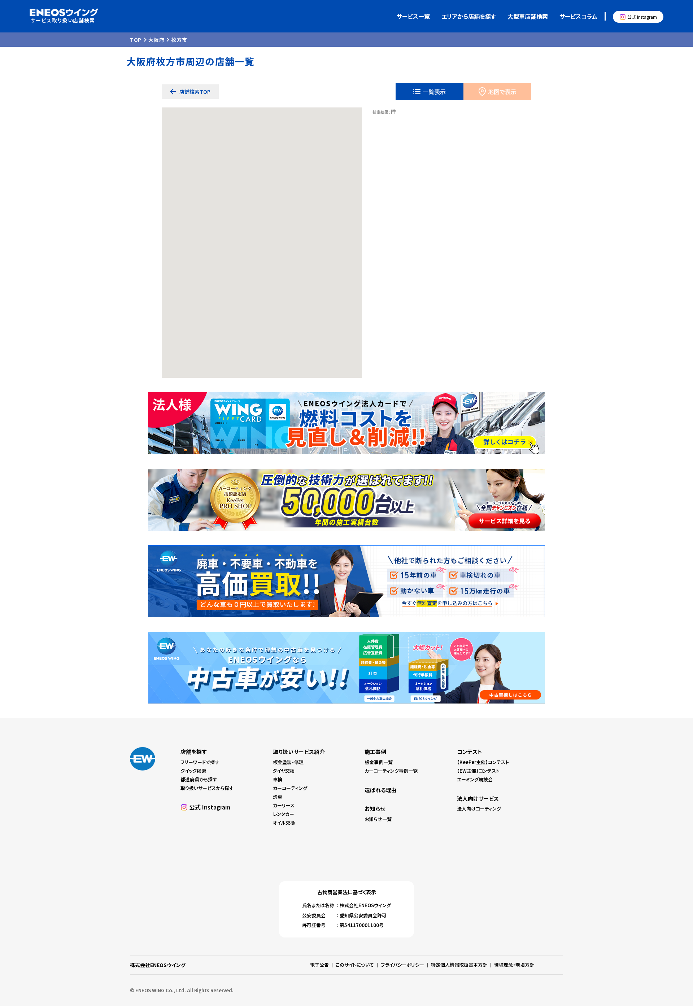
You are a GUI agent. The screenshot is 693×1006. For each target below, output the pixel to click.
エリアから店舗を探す (468, 16)
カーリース (284, 805)
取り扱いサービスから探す (207, 788)
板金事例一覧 (379, 762)
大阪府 (156, 39)
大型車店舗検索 (527, 16)
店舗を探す (193, 751)
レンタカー (283, 814)
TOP (135, 39)
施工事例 (375, 751)
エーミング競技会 (475, 779)
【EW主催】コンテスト (478, 770)
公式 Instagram (642, 17)
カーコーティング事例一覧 (391, 770)
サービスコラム (578, 16)
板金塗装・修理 (288, 762)
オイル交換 (284, 822)
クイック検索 (193, 770)
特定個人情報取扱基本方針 (459, 964)
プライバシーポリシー (402, 964)
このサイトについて (355, 964)
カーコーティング (290, 788)
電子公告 (319, 964)
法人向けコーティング (479, 808)
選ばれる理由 (381, 790)
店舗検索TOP (194, 91)
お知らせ (375, 808)
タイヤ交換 (284, 770)
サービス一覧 (413, 16)
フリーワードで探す (199, 762)
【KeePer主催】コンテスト (483, 762)
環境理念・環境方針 (514, 964)
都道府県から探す (198, 779)
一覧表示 (434, 91)
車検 (277, 779)
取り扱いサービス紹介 (299, 751)
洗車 (277, 796)
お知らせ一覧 (378, 819)
